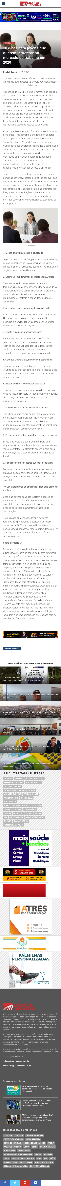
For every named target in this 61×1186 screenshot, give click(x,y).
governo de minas (12, 786)
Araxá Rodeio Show (35, 817)
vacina (31, 790)
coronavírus (30, 810)
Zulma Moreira (21, 821)
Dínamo (37, 813)
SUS (5, 817)
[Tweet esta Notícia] (15, 1183)
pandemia (19, 779)
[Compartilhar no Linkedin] (35, 1183)
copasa (7, 821)
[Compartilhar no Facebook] (5, 1183)
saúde (29, 813)
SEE (22, 813)
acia (16, 813)
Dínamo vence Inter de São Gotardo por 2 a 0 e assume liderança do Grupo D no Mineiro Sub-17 (36, 1103)
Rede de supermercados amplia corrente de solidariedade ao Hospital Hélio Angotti (37, 1088)
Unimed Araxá (16, 817)
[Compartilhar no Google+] (25, 1183)
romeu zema (26, 798)
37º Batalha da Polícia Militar (18, 806)
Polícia (7, 813)
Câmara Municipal (35, 779)
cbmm (35, 794)
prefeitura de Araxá (13, 783)
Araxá (27, 794)
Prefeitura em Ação (13, 825)
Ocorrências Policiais (15, 790)
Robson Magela (33, 783)
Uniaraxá (8, 810)
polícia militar (11, 798)
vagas (38, 806)
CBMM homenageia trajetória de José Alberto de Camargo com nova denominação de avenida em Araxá (37, 1117)
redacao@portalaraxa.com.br (16, 1061)
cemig (18, 810)
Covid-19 (8, 779)
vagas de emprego (12, 794)
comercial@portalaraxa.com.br (17, 1066)
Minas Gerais (10, 802)
